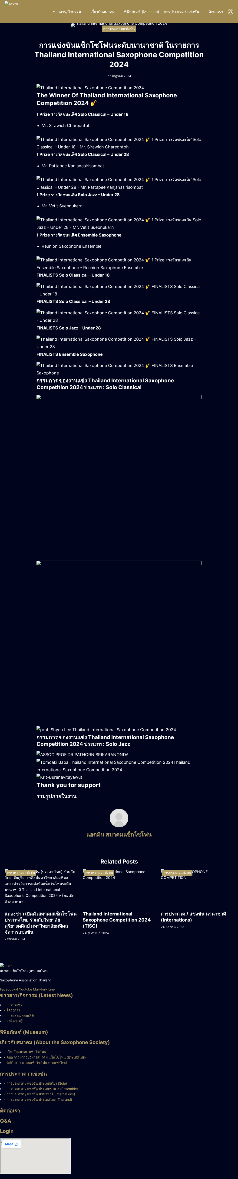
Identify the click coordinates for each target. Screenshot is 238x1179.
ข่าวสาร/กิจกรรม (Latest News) (36, 995)
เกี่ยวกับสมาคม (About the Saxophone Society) (55, 1042)
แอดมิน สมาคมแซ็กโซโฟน (119, 834)
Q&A (5, 1121)
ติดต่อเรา (215, 11)
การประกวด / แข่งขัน (181, 11)
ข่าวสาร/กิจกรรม (67, 11)
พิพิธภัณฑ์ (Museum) (141, 11)
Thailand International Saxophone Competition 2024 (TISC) (117, 920)
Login (6, 1131)
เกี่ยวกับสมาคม (102, 11)
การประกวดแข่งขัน (119, 28)
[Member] (230, 11)
